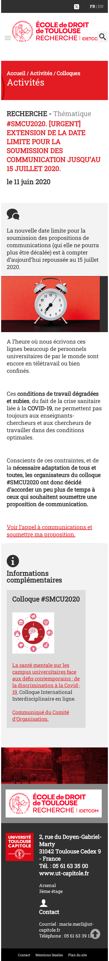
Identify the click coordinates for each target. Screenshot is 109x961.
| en (99, 6)
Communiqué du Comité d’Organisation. (40, 715)
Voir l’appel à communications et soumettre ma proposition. (49, 530)
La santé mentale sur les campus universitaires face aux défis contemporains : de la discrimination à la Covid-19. (46, 678)
